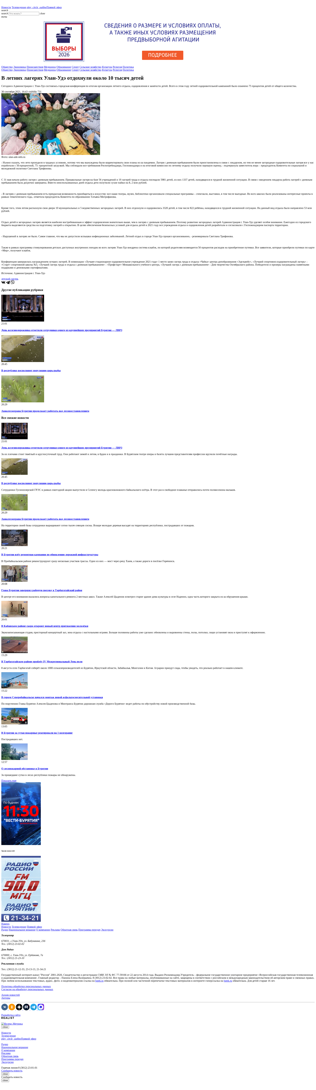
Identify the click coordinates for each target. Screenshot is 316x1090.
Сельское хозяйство (90, 67)
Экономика (19, 67)
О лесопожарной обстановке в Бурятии (24, 768)
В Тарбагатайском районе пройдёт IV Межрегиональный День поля (41, 661)
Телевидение (19, 7)
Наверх (5, 923)
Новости (6, 7)
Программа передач (89, 929)
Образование (63, 67)
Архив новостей (10, 995)
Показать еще (8, 780)
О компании (43, 929)
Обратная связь (69, 929)
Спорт (75, 67)
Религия (117, 67)
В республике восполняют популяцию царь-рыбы (31, 370)
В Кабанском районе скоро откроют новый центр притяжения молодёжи (44, 626)
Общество (7, 67)
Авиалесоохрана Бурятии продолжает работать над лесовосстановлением (45, 411)
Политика (128, 67)
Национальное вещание (22, 929)
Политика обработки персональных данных (26, 986)
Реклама (55, 929)
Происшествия (35, 67)
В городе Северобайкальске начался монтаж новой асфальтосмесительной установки (52, 697)
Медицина (50, 67)
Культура (107, 67)
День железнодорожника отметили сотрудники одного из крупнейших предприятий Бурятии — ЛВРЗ (61, 330)
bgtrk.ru (99, 980)
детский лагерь (9, 278)
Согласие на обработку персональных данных (27, 989)
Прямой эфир (44, 7)
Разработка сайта (10, 1015)
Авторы (5, 997)
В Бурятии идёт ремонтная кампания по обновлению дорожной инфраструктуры (49, 554)
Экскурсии (107, 929)
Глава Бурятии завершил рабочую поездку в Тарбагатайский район (41, 590)
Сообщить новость (11, 1070)
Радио (4, 929)
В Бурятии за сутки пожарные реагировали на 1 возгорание (37, 732)
